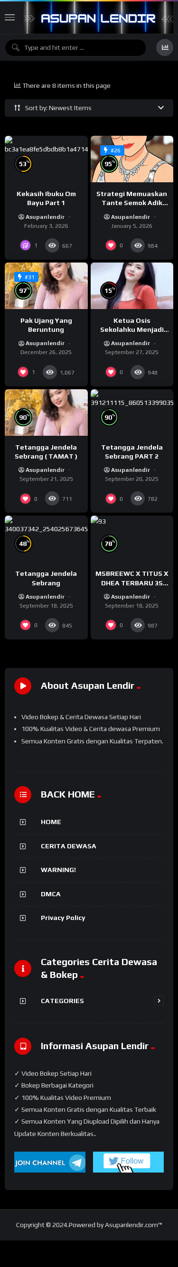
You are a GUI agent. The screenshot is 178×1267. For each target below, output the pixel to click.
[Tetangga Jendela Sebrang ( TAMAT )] (46, 412)
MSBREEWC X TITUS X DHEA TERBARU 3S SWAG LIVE (132, 582)
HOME (51, 822)
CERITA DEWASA (68, 846)
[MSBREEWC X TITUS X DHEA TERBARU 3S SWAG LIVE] (132, 539)
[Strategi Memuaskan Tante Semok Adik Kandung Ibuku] (132, 159)
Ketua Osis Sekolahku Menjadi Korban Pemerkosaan (132, 329)
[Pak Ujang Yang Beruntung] (46, 286)
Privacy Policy (63, 917)
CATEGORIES (62, 1000)
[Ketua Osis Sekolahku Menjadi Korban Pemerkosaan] (132, 286)
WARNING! (58, 869)
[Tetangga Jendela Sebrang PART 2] (132, 412)
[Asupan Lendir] (98, 17)
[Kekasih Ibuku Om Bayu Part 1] (46, 159)
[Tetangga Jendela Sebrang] (46, 539)
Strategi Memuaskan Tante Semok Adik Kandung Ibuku (131, 203)
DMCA (51, 894)
